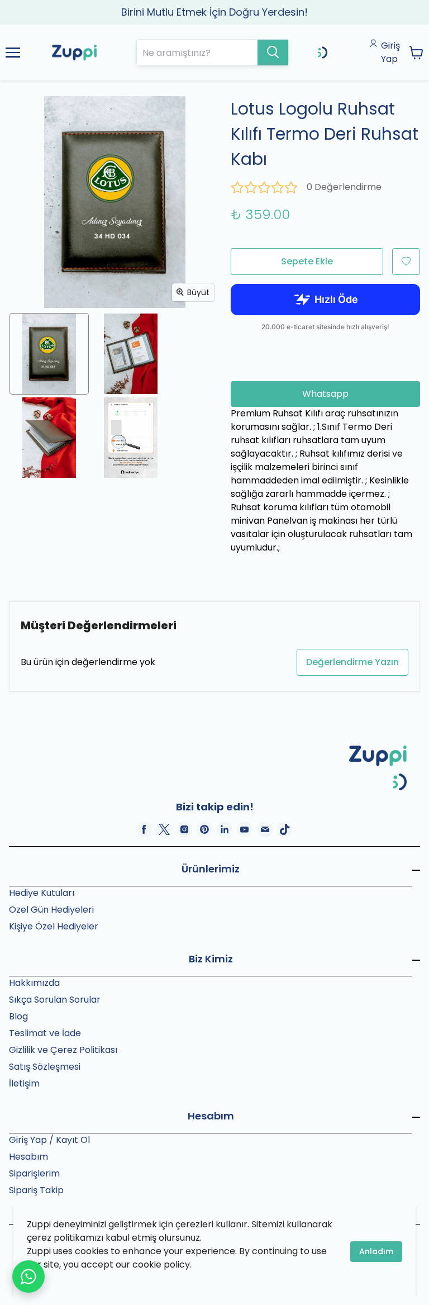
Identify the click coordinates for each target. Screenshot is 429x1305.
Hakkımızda (34, 982)
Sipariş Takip (36, 1190)
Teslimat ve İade (45, 1033)
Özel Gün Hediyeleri (51, 909)
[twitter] (164, 829)
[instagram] (184, 829)
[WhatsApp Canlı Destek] (28, 1276)
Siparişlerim (34, 1173)
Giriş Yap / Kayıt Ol (49, 1139)
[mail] (265, 829)
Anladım (376, 1251)
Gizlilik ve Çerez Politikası (63, 1049)
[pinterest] (204, 829)
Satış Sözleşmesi (44, 1066)
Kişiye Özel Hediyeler (53, 926)
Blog (18, 1016)
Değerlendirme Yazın (352, 662)
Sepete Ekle (307, 261)
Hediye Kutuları (41, 892)
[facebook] (144, 829)
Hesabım (28, 1156)
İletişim (24, 1083)
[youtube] (244, 829)
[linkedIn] (224, 829)
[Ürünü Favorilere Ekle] (406, 261)
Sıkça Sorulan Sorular (55, 999)
